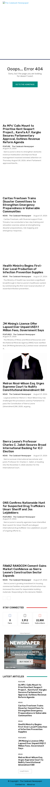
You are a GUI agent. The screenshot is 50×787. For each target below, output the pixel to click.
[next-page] (9, 598)
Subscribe (40, 614)
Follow (25, 614)
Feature (6, 146)
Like (10, 614)
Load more (24, 771)
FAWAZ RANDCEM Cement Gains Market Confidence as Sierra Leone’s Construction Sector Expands (24, 570)
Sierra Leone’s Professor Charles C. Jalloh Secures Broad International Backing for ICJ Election (24, 446)
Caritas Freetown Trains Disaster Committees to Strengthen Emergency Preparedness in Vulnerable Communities (21, 205)
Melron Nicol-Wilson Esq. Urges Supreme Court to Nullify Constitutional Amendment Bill (23, 387)
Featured (7, 334)
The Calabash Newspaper (23, 146)
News (5, 216)
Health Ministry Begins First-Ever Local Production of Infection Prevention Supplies (23, 269)
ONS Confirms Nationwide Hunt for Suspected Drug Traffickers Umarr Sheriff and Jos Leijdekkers (24, 507)
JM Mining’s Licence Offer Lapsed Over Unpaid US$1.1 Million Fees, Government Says (23, 327)
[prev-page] (4, 598)
